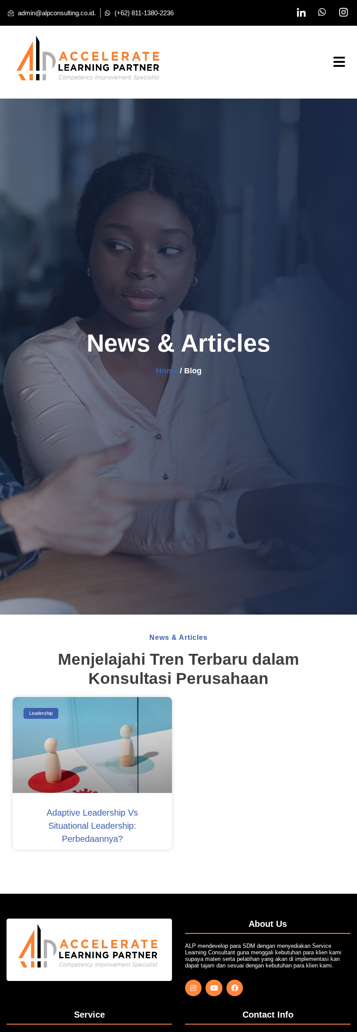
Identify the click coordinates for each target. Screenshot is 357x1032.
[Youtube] (213, 988)
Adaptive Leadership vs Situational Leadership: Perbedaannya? (92, 826)
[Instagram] (193, 988)
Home (167, 370)
